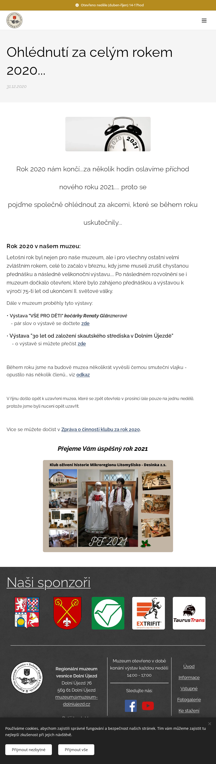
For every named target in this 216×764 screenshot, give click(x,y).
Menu (204, 20)
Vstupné (189, 688)
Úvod (189, 666)
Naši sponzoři (49, 582)
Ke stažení (189, 710)
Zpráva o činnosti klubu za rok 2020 (100, 429)
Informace (189, 677)
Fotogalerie (189, 699)
